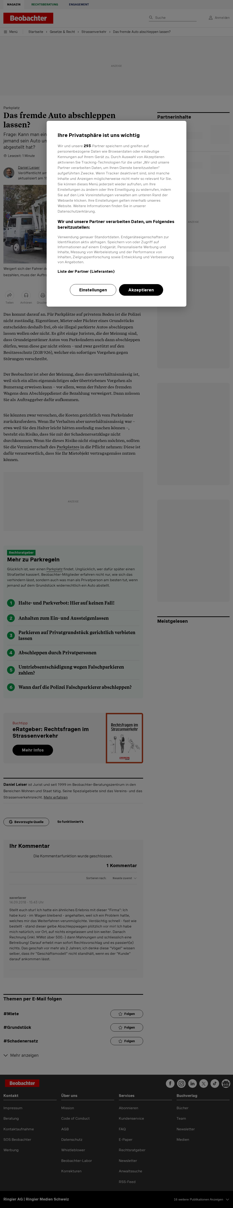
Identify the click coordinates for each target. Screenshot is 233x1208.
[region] (116, 214)
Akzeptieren (141, 290)
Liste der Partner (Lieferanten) (86, 271)
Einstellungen (93, 290)
